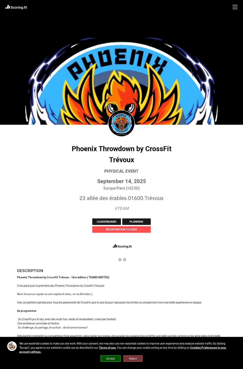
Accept (110, 358)
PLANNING (136, 221)
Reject (133, 358)
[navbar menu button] (235, 7)
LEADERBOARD (106, 221)
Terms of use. (107, 347)
